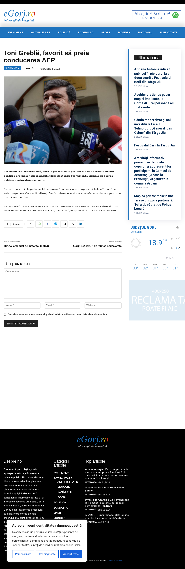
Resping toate (47, 553)
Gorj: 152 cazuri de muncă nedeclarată (97, 245)
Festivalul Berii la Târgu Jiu (154, 145)
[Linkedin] (80, 224)
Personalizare (23, 553)
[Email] (64, 224)
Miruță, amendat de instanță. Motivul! (27, 245)
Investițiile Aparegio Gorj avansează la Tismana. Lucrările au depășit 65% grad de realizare (107, 502)
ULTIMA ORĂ (12, 68)
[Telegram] (55, 224)
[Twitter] (72, 224)
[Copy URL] (30, 224)
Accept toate (71, 553)
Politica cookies (115, 560)
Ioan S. (29, 68)
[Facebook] (47, 224)
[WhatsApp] (39, 224)
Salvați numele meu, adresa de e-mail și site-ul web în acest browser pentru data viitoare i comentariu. (58, 314)
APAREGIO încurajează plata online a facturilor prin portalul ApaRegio (107, 516)
